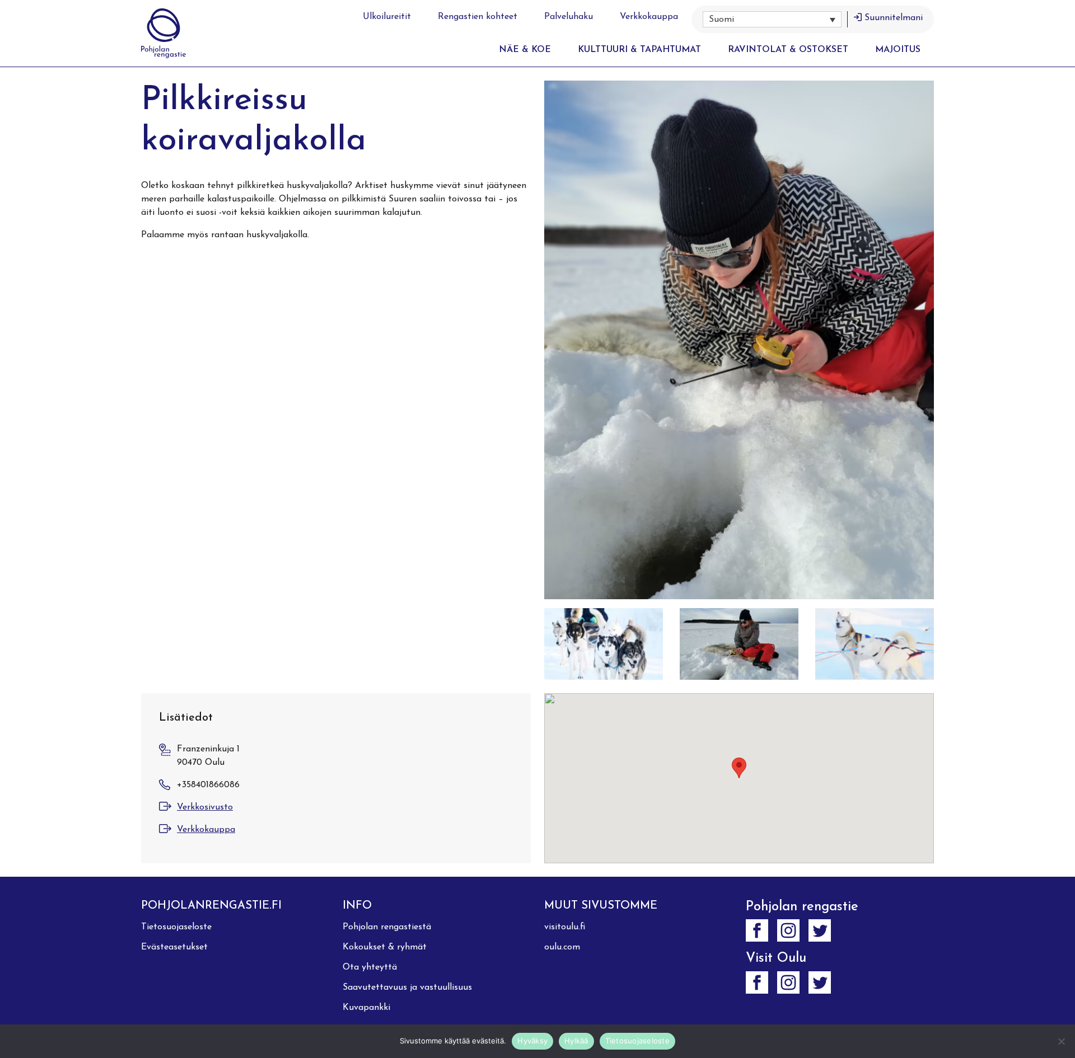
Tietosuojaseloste (176, 927)
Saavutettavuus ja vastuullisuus (407, 987)
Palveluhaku (568, 16)
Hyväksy (532, 1040)
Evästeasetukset (174, 947)
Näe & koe (525, 49)
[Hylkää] (1061, 1041)
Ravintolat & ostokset (788, 49)
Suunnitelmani (893, 17)
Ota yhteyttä (370, 967)
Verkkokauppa (649, 16)
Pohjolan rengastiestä (387, 927)
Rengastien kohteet (477, 16)
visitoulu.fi (564, 927)
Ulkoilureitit (387, 16)
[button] (772, 19)
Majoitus (897, 49)
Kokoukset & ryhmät (385, 947)
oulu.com (562, 947)
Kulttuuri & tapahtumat (639, 49)
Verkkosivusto (205, 807)
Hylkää (576, 1040)
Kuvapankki (366, 1007)
